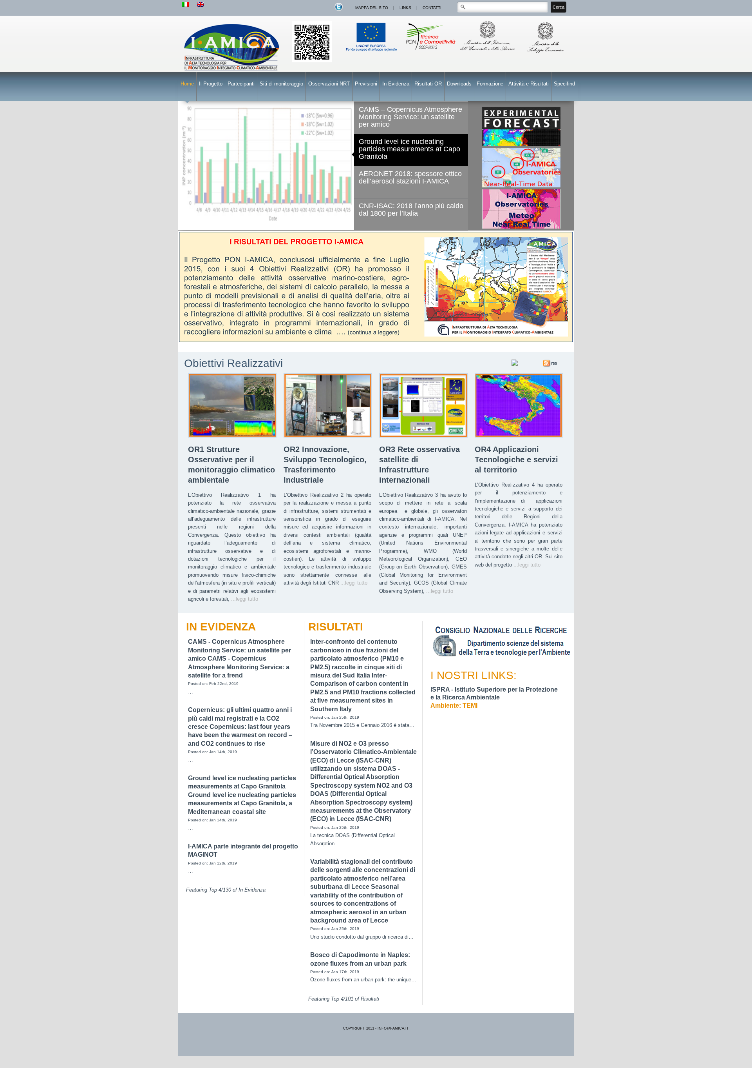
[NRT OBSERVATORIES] (521, 167)
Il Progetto (210, 84)
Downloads (459, 84)
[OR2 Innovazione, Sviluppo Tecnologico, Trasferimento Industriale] (328, 436)
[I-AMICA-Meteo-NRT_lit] (521, 209)
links (405, 7)
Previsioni (366, 84)
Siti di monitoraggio (281, 84)
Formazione (490, 84)
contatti (432, 7)
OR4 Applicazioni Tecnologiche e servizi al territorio (516, 459)
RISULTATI (335, 627)
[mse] (546, 54)
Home (187, 84)
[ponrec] (430, 54)
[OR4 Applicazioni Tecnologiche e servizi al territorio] (519, 436)
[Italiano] (185, 4)
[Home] (233, 71)
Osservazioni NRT (329, 84)
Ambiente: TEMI (453, 705)
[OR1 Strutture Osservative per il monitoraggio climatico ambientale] (232, 436)
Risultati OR (428, 84)
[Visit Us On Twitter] (338, 10)
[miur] (488, 54)
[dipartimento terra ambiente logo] (503, 658)
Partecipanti (241, 84)
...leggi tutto (244, 599)
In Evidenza (395, 84)
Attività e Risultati (528, 84)
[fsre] (372, 54)
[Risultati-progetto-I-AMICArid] (376, 287)
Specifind (564, 84)
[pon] (312, 61)
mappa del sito (371, 7)
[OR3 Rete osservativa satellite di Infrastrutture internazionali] (423, 436)
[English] (200, 4)
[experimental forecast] (521, 145)
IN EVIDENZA (221, 627)
